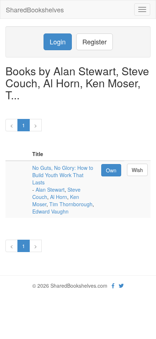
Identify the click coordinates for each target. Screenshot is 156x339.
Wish (137, 170)
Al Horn (58, 196)
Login (58, 41)
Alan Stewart (50, 189)
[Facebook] (113, 285)
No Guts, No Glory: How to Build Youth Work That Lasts (62, 175)
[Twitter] (121, 285)
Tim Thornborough (71, 204)
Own (111, 170)
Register (94, 41)
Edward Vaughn (50, 211)
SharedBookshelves (35, 9)
